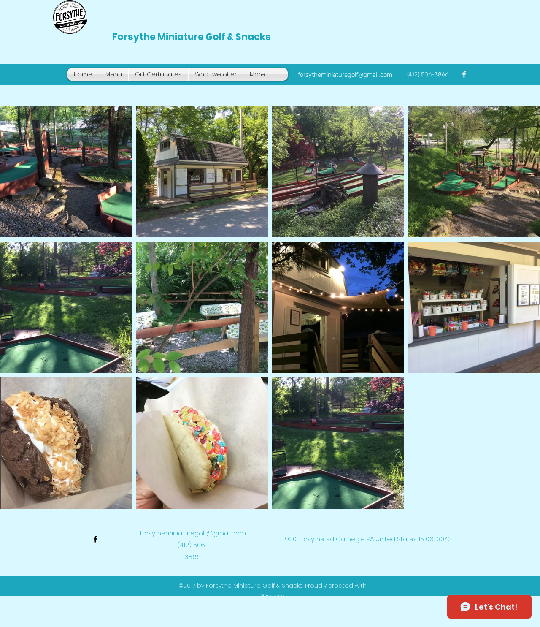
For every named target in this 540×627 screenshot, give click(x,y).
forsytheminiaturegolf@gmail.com (345, 75)
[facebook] (464, 74)
